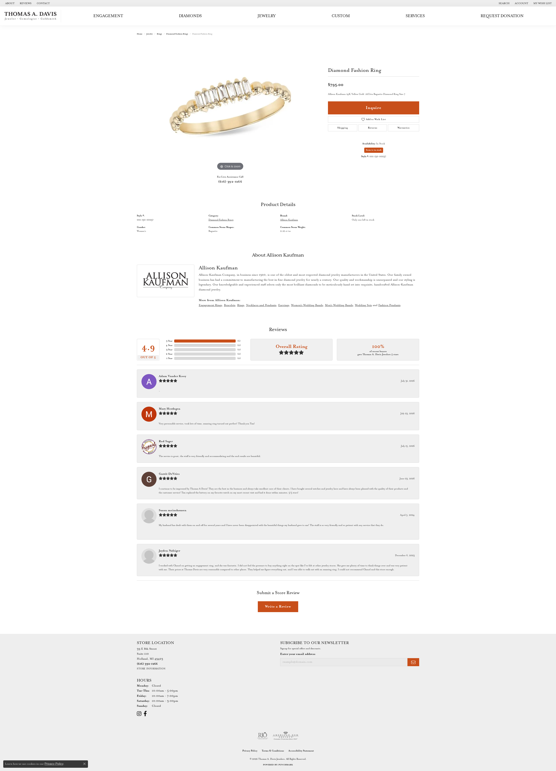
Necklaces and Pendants (261, 305)
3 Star (169, 349)
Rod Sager (166, 441)
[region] (230, 106)
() (238, 341)
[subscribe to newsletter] (413, 662)
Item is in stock (373, 150)
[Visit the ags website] (285, 735)
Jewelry (267, 16)
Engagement (108, 16)
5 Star (169, 341)
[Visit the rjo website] (262, 735)
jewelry (149, 34)
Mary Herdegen (169, 408)
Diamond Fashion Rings (177, 34)
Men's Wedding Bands (339, 305)
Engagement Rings (210, 305)
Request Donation (502, 16)
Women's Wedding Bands (307, 305)
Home (139, 34)
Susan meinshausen (172, 510)
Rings (159, 34)
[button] (504, 3)
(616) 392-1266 (230, 181)
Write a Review (278, 607)
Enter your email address (297, 654)
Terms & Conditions (273, 751)
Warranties (403, 128)
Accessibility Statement (301, 751)
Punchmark (285, 765)
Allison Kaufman (289, 220)
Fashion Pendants (389, 305)
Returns (372, 128)
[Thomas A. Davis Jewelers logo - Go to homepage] (31, 16)
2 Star (169, 354)
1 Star (169, 358)
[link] (9, 3)
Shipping (342, 128)
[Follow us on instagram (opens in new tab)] (139, 713)
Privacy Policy (249, 751)
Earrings (283, 305)
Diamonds (190, 16)
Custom (341, 16)
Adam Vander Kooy (172, 376)
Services (415, 16)
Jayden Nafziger (169, 550)
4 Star (169, 345)
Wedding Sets (363, 305)
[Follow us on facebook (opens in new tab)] (145, 713)
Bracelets (229, 305)
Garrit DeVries (169, 474)
